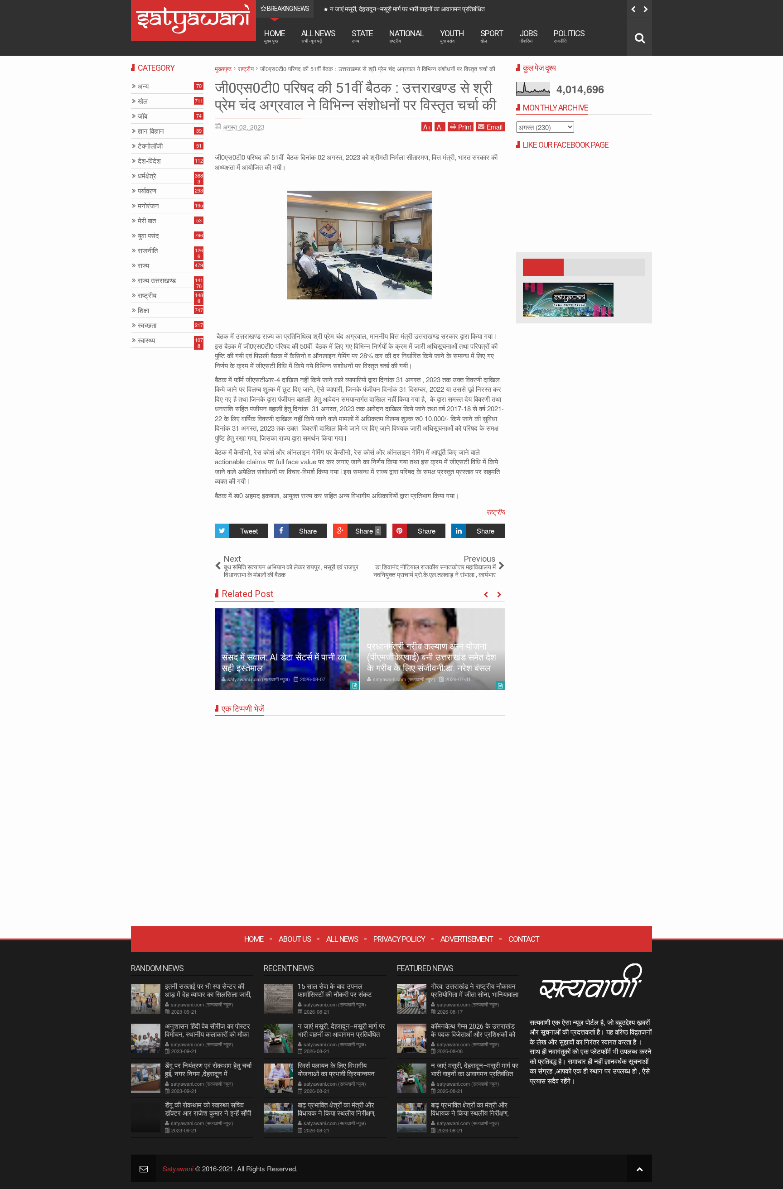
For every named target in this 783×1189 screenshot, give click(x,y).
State (362, 36)
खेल (143, 101)
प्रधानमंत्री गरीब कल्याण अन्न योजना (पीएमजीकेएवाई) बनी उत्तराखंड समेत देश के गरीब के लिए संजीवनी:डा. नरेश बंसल (431, 657)
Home (274, 36)
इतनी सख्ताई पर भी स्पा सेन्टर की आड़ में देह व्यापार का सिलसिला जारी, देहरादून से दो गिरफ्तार (208, 994)
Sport (491, 36)
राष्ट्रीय (495, 511)
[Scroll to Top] (639, 1168)
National (406, 36)
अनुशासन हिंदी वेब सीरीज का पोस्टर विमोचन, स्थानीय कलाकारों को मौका (207, 1030)
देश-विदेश (149, 161)
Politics (569, 36)
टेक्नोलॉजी (150, 146)
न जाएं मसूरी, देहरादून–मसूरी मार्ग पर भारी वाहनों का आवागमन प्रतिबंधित (341, 1030)
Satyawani (178, 1168)
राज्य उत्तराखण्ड (157, 280)
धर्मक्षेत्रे (147, 176)
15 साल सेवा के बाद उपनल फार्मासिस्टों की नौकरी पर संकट (335, 990)
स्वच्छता (147, 325)
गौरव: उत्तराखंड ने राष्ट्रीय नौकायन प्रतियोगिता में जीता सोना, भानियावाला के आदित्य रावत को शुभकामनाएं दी (474, 994)
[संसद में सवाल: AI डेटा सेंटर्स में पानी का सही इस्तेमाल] (287, 649)
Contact (523, 938)
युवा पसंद (148, 235)
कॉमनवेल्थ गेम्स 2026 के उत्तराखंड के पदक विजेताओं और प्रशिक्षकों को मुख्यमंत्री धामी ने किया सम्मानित (473, 1034)
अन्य (143, 86)
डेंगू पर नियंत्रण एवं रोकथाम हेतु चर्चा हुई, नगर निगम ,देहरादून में (208, 1070)
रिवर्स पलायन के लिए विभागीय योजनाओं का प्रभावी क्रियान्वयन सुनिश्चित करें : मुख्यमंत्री (481, 9)
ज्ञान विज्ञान (151, 131)
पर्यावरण (147, 191)
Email (495, 126)
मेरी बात (147, 221)
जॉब (142, 116)
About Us (295, 938)
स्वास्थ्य (146, 340)
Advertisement (466, 938)
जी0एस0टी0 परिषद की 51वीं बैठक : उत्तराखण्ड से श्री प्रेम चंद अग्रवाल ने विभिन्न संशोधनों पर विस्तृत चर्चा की (355, 96)
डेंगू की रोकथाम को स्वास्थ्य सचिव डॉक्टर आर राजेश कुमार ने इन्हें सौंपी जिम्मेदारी (208, 1113)
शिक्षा (143, 310)
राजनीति (148, 250)
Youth (452, 36)
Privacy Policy (399, 938)
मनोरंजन (148, 206)
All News (318, 36)
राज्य (143, 265)
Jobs (528, 36)
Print (464, 126)
